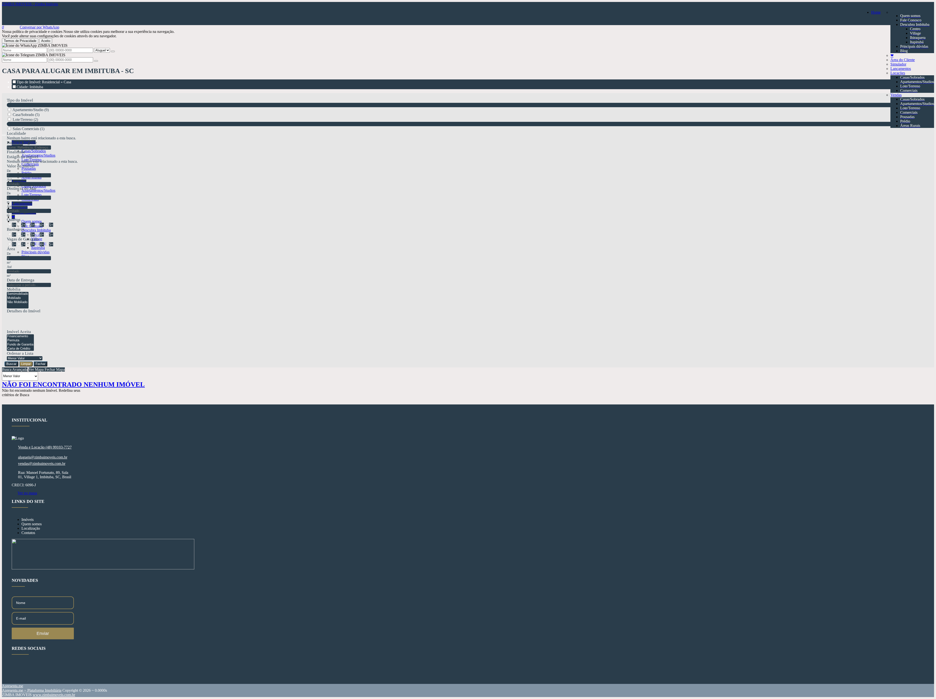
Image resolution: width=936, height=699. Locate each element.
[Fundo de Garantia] (20, 345)
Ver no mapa (27, 493)
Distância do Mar (22, 188)
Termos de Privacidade (20, 41)
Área (11, 249)
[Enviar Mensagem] (96, 61)
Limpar (26, 364)
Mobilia (13, 289)
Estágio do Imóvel (22, 156)
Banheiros (15, 229)
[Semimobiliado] (18, 294)
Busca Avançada (15, 369)
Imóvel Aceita (19, 331)
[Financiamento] (20, 336)
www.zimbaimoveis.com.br (54, 695)
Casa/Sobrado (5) (26, 115)
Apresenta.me (12, 686)
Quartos (13, 219)
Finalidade (16, 152)
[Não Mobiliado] (18, 302)
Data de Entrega (20, 280)
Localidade (16, 133)
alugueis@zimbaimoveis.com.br (42, 457)
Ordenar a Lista (20, 353)
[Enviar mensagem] (113, 51)
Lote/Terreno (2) (25, 119)
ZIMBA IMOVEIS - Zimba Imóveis (30, 4)
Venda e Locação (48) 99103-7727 (45, 447)
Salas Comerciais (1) (28, 129)
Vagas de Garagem (23, 239)
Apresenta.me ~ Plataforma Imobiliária (31, 690)
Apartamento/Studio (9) (30, 110)
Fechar (40, 364)
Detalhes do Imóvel (23, 311)
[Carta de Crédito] (20, 349)
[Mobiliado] (18, 298)
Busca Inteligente (22, 142)
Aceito (45, 41)
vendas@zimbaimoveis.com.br (41, 463)
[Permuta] (20, 340)
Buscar (11, 364)
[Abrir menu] (4, 134)
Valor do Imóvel (21, 166)
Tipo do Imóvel (20, 100)
